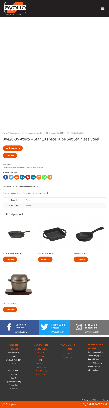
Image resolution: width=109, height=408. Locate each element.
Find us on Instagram (91, 326)
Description (8, 187)
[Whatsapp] (44, 177)
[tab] (8, 187)
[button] (9, 404)
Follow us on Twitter (58, 326)
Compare (10, 155)
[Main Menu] (102, 8)
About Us (40, 353)
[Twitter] (11, 177)
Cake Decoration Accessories (31, 133)
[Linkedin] (22, 177)
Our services (41, 367)
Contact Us (41, 356)
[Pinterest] (27, 177)
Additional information (27, 187)
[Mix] (38, 177)
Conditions (68, 357)
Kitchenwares (14, 133)
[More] (49, 177)
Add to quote (13, 148)
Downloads (40, 374)
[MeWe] (33, 177)
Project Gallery (41, 371)
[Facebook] (5, 177)
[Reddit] (16, 177)
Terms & (68, 353)
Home (5, 133)
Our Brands (40, 363)
